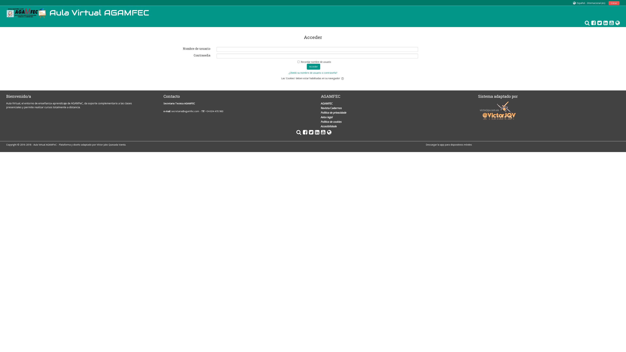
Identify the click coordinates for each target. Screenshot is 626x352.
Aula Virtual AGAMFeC (45, 144)
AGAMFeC (77, 103)
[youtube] (611, 22)
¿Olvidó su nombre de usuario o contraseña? (313, 72)
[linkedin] (605, 22)
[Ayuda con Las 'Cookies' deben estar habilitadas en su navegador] (343, 78)
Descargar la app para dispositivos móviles (449, 144)
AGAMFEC (189, 103)
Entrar (614, 3)
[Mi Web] (617, 22)
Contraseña (202, 55)
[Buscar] (586, 22)
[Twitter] (599, 22)
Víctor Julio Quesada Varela (111, 144)
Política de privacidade (333, 112)
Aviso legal (327, 117)
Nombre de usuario (196, 49)
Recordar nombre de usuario (316, 61)
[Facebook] (593, 22)
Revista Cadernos (331, 108)
